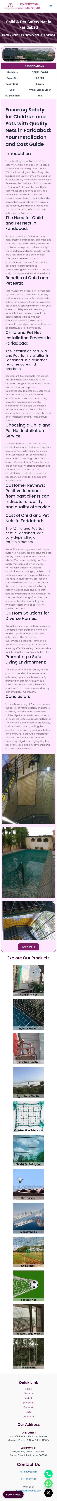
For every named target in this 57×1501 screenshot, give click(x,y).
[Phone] (48, 1474)
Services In (28, 1402)
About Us (28, 1393)
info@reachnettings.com (28, 1490)
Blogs (28, 1412)
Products (28, 1398)
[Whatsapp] (48, 1483)
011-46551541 (28, 1479)
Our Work (28, 1407)
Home (6, 35)
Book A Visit (13, 1494)
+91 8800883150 (29, 1471)
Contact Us (29, 1416)
